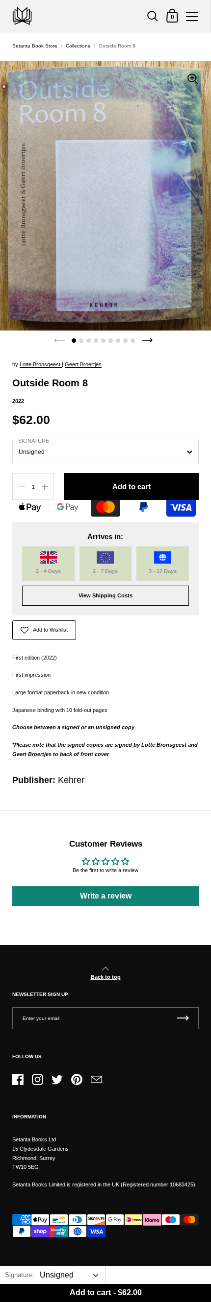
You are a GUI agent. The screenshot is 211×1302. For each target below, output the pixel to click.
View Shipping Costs (105, 595)
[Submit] (183, 1018)
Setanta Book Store (34, 45)
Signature (33, 441)
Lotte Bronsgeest (41, 364)
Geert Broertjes (83, 364)
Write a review (106, 896)
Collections (78, 45)
